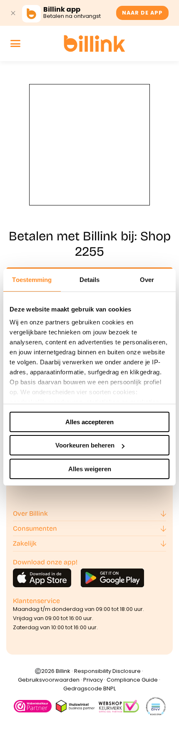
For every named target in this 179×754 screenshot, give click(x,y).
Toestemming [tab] (32, 279)
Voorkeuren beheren (84, 445)
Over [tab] (147, 279)
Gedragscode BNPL (89, 688)
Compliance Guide (132, 680)
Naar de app (142, 12)
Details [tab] (90, 279)
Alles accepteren (89, 421)
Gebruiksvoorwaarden (49, 680)
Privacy (93, 680)
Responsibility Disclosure (107, 671)
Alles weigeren (89, 468)
